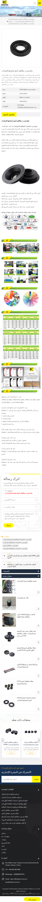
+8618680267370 (18, 874)
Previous (2, 740)
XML (12, 893)
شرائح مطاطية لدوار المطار (10, 794)
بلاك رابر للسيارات (23, 598)
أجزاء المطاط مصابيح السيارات (24, 21)
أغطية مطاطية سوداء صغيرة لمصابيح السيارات (31, 743)
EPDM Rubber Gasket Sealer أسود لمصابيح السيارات (26, 699)
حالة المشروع (5, 843)
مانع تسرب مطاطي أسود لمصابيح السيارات (18, 493)
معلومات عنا (5, 836)
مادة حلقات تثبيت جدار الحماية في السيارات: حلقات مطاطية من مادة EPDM (26, 633)
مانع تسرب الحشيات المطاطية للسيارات (15, 542)
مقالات (3, 852)
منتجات (3, 840)
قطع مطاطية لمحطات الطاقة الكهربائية (14, 804)
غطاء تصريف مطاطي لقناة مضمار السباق (14, 816)
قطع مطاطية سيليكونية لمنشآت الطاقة (13, 807)
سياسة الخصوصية (23, 893)
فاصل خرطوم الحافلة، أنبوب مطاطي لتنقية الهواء (26, 615)
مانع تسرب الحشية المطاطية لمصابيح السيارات (17, 539)
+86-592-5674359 (14, 869)
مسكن (11, 21)
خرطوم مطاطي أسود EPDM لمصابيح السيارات (11, 743)
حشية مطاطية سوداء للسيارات (27, 581)
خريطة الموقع (6, 893)
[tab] (8, 114)
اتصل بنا (3, 849)
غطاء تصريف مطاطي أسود (10, 810)
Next (39, 740)
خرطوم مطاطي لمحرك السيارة (11, 797)
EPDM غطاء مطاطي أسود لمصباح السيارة (25, 682)
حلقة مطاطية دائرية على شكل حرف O (13, 823)
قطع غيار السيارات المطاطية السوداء (13, 820)
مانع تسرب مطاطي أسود (10, 545)
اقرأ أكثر (11, 753)
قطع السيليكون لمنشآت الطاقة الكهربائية (14, 800)
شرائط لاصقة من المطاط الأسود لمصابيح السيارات (27, 666)
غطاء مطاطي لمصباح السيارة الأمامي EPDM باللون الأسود (26, 649)
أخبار (3, 846)
